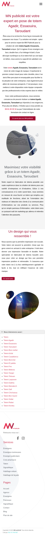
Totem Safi (8, 389)
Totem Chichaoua (10, 393)
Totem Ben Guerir (10, 396)
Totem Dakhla (9, 383)
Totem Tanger (9, 373)
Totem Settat (8, 399)
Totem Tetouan (9, 376)
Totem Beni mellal (10, 350)
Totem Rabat (8, 402)
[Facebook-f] (18, 438)
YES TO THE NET (13, 532)
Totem (6, 337)
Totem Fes (8, 366)
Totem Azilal (8, 353)
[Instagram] (23, 438)
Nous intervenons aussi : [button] (13, 332)
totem (10, 68)
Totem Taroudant (10, 347)
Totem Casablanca (11, 357)
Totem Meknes (9, 370)
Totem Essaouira (10, 344)
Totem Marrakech (10, 386)
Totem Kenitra (9, 406)
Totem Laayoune (10, 379)
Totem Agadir (9, 340)
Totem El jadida (10, 363)
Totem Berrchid (9, 360)
